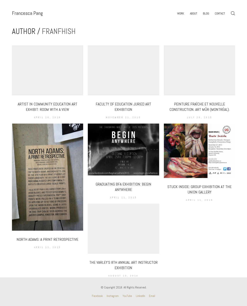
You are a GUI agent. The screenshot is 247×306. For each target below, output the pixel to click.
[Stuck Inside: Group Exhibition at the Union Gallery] (199, 151)
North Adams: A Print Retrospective (47, 239)
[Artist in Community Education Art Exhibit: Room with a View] (47, 70)
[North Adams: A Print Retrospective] (47, 177)
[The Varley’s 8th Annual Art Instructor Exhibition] (123, 229)
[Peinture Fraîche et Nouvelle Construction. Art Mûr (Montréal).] (199, 70)
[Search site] (233, 13)
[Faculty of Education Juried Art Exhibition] (123, 70)
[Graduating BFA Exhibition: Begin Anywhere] (123, 149)
